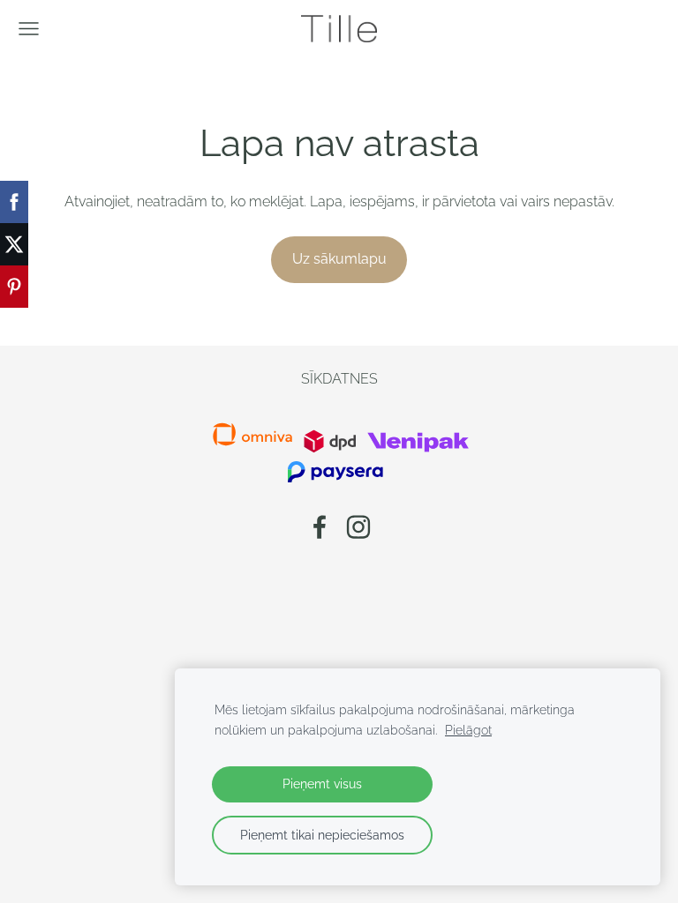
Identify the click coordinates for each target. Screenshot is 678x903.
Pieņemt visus (322, 783)
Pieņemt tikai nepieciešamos (322, 834)
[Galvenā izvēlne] (28, 28)
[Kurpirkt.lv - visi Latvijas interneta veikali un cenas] (302, 448)
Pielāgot (468, 729)
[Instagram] (358, 526)
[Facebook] (319, 526)
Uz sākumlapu (339, 258)
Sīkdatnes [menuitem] (339, 378)
